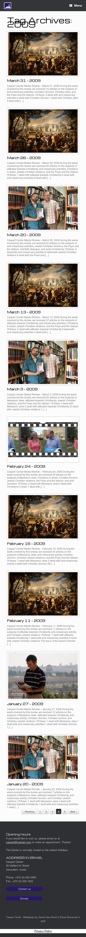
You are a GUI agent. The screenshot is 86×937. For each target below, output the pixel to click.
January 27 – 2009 (25, 704)
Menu (78, 5)
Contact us (24, 889)
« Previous (28, 811)
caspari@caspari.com (18, 842)
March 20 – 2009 (24, 235)
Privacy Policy (43, 931)
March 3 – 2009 (22, 389)
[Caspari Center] (7, 5)
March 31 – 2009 (24, 80)
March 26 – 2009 (24, 158)
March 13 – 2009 (24, 312)
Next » (73, 811)
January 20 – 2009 (25, 784)
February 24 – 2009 (26, 466)
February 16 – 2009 (26, 543)
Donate (24, 898)
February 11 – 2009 (26, 620)
